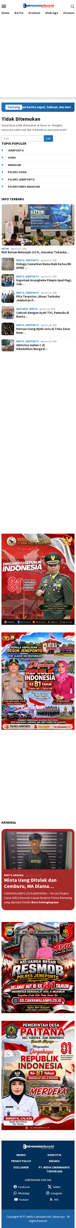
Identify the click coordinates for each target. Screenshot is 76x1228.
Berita (20, 260)
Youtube (23, 1199)
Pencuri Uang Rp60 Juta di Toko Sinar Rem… (43, 331)
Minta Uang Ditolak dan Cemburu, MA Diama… (30, 883)
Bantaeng (22, 308)
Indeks (21, 1155)
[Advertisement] (38, 60)
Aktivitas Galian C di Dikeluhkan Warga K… (32, 347)
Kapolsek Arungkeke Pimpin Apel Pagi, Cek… (44, 282)
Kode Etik (54, 1155)
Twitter (56, 1187)
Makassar (14, 165)
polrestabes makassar (24, 186)
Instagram (56, 1193)
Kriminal (18, 875)
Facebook (24, 1187)
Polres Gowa (17, 172)
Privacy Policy (21, 1161)
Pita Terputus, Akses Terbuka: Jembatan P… (38, 298)
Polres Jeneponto (21, 179)
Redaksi (54, 1161)
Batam (5, 248)
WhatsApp (24, 1193)
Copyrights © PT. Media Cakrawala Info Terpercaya (36, 1217)
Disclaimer (21, 1167)
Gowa (12, 157)
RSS (56, 1199)
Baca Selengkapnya (44, 902)
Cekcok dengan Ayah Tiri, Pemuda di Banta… (42, 314)
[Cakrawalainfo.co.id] (38, 6)
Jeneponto (16, 150)
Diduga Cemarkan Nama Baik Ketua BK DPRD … (43, 266)
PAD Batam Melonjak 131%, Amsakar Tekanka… (35, 252)
